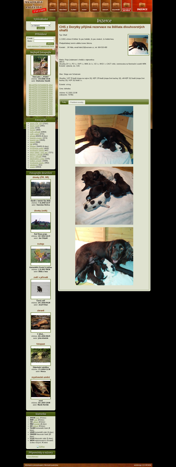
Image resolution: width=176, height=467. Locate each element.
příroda (32, 136)
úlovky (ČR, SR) (36, 124)
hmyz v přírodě (35, 157)
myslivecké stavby (37, 163)
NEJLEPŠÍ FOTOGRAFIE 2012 (41, 85)
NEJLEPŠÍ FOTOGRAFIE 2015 (41, 91)
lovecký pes (34, 140)
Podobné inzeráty (76, 102)
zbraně (32, 142)
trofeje (32, 128)
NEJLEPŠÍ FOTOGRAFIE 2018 (41, 97)
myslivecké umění (37, 148)
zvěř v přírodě (35, 132)
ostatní (32, 167)
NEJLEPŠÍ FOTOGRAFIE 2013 (41, 87)
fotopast (33, 146)
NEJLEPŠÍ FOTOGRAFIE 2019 (41, 99)
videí (36, 420)
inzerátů (37, 424)
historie (32, 130)
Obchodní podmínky (51, 465)
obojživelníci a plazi (37, 159)
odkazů (36, 422)
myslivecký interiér (37, 150)
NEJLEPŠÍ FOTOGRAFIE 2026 (41, 114)
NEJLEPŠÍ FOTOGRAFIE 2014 (41, 89)
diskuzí (36, 426)
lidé (31, 144)
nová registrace (33, 46)
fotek (38, 418)
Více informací (32, 456)
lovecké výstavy (36, 138)
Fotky (64, 102)
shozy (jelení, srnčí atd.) (39, 153)
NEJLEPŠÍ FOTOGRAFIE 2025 (41, 112)
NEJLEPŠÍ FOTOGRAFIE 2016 (41, 93)
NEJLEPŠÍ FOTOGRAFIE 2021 (41, 104)
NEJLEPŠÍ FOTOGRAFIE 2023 (41, 108)
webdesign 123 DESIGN (142, 465)
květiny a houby (36, 161)
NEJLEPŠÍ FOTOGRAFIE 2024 (41, 110)
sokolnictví (34, 165)
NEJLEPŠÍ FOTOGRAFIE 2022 (41, 106)
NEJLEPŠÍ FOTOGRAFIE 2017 (41, 95)
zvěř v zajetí (34, 134)
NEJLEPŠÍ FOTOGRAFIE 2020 (41, 101)
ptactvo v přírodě (36, 155)
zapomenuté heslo (47, 46)
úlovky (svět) (35, 126)
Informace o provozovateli (34, 465)
